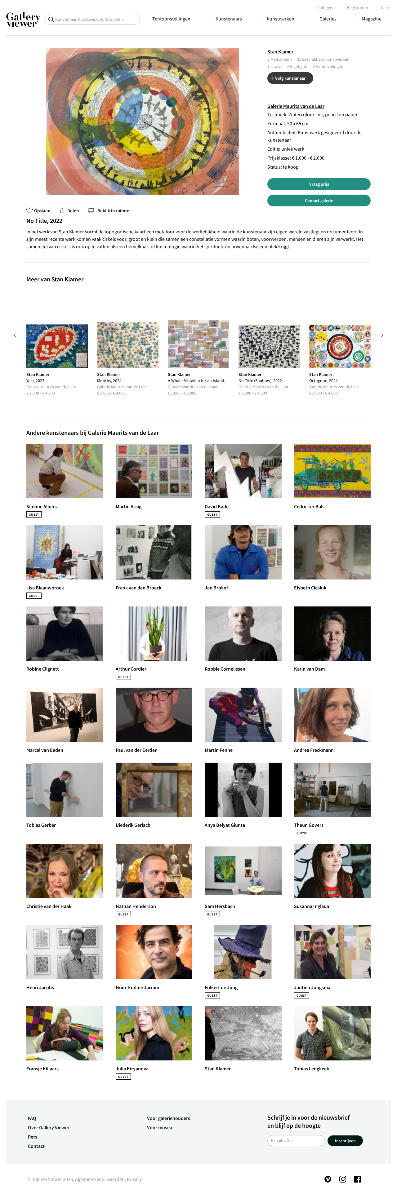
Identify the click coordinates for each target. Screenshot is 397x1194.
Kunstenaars (229, 18)
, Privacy (133, 1179)
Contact (36, 1146)
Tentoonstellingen (171, 18)
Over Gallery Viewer (48, 1127)
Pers (32, 1137)
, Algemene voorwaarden (99, 1179)
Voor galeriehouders (168, 1118)
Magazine (371, 18)
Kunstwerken (280, 18)
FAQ (32, 1118)
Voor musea (159, 1127)
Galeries (328, 18)
